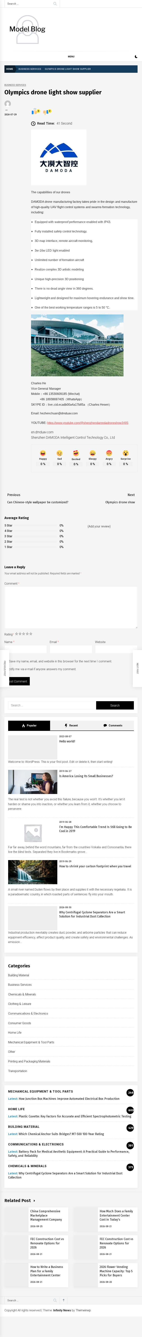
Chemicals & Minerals (22, 994)
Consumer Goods (19, 1023)
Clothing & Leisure (19, 1004)
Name (9, 642)
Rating (9, 634)
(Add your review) (99, 526)
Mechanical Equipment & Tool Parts (31, 1042)
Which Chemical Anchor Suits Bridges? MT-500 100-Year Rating (61, 1134)
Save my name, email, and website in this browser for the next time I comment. (60, 661)
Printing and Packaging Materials (29, 1061)
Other (11, 1052)
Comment (11, 583)
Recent (73, 725)
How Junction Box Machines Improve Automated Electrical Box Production (69, 1098)
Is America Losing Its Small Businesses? (86, 776)
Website (100, 642)
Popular (31, 725)
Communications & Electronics (28, 1013)
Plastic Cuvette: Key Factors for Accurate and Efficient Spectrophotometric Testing (75, 1116)
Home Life (14, 1032)
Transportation (17, 1071)
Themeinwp (83, 1310)
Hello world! (67, 741)
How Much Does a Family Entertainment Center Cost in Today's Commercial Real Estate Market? (116, 1219)
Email (54, 642)
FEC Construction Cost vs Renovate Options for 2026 (47, 1243)
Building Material (18, 975)
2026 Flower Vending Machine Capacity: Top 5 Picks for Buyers (116, 1271)
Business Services (15, 85)
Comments (115, 725)
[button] (136, 57)
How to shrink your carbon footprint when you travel (95, 866)
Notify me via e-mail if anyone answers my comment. (41, 669)
